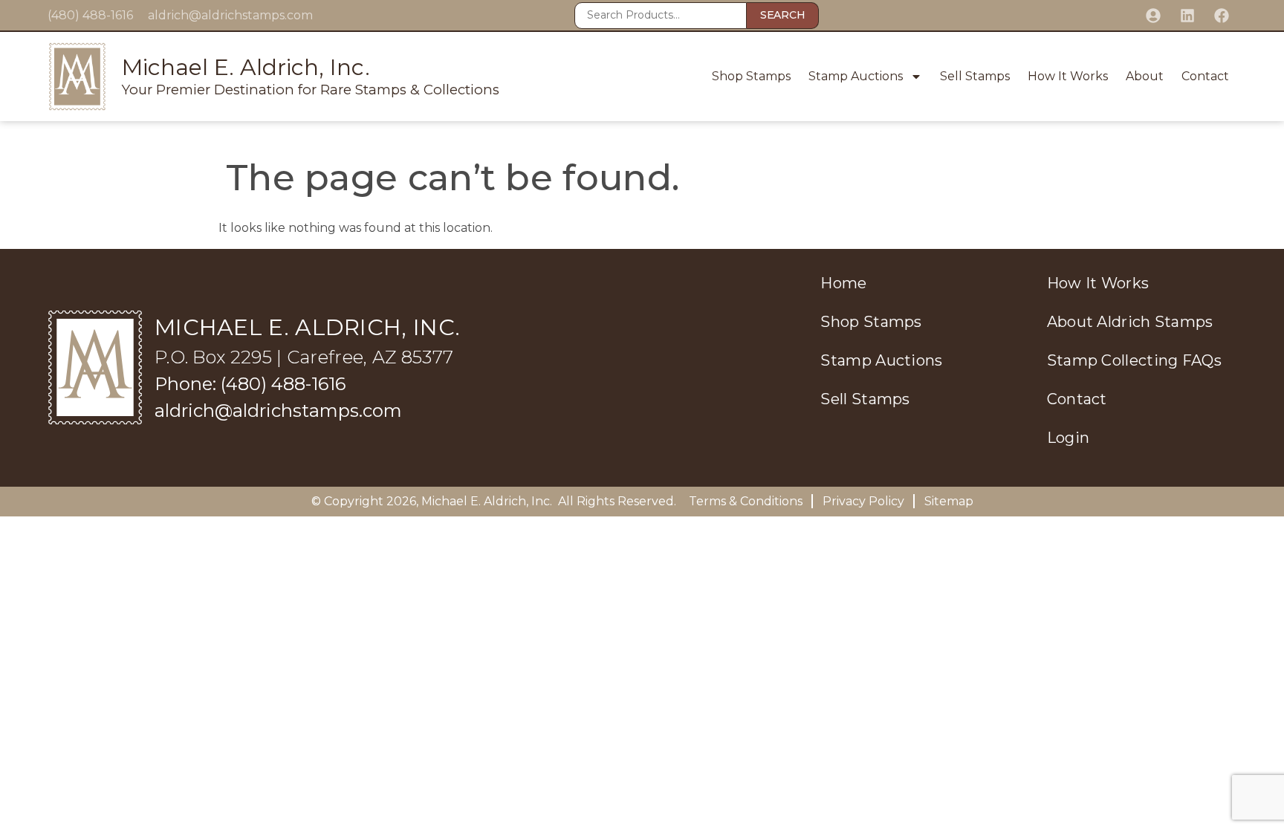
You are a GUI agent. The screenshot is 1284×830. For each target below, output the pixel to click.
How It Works (1068, 76)
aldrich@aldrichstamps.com (230, 15)
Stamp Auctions (855, 76)
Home (843, 283)
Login (1068, 438)
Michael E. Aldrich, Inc (485, 501)
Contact (1205, 76)
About (1145, 76)
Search (782, 15)
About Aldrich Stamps (1130, 322)
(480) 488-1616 (90, 15)
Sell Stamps (975, 76)
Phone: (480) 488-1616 (250, 384)
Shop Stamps (751, 76)
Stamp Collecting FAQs (1134, 360)
